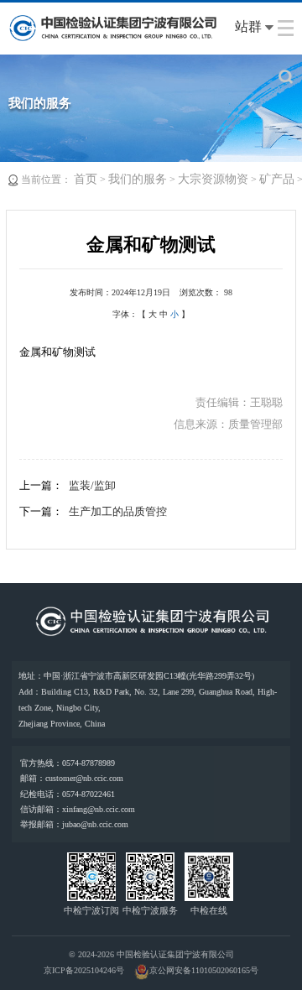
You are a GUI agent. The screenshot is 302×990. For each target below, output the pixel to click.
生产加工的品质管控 (118, 511)
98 (228, 292)
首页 (85, 179)
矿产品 (276, 179)
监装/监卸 (92, 485)
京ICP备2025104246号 (84, 970)
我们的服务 (137, 179)
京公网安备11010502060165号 (203, 970)
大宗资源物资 (213, 179)
